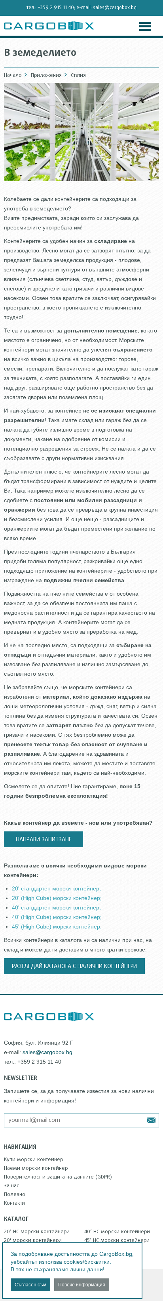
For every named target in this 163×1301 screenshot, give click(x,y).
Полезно (14, 1194)
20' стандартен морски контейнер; (56, 888)
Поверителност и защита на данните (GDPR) (58, 1177)
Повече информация (81, 1285)
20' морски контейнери (33, 1240)
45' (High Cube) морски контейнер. (57, 926)
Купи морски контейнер (33, 1159)
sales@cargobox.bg (114, 7)
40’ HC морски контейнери (117, 1232)
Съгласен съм (30, 1285)
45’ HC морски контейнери (117, 1240)
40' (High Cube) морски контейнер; (57, 917)
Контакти (14, 1203)
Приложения (46, 75)
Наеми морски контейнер (36, 1168)
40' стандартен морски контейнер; (56, 907)
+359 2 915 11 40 (56, 7)
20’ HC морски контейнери (37, 1232)
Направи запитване (44, 839)
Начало (13, 75)
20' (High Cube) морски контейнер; (57, 898)
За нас (11, 1186)
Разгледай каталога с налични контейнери (74, 966)
